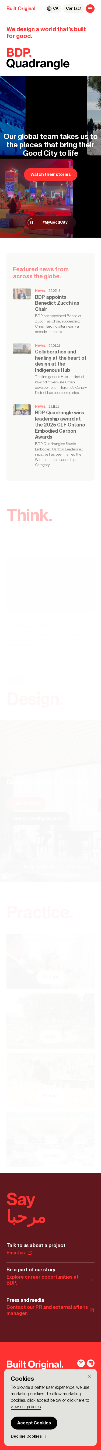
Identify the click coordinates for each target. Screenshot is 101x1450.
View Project (26, 803)
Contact (74, 8)
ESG (50, 1036)
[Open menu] (90, 8)
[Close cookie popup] (89, 1376)
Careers (50, 1155)
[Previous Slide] (10, 680)
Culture (50, 977)
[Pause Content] (31, 222)
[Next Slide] (20, 680)
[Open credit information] (5, 877)
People (50, 1096)
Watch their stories (50, 174)
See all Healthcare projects (41, 818)
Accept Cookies (34, 1422)
